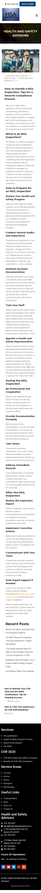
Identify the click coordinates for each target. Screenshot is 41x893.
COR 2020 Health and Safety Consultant (20, 758)
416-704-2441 (13, 4)
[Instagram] (19, 867)
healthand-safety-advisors (17, 76)
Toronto (7, 773)
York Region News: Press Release (20, 671)
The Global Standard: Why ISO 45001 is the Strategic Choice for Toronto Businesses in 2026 (19, 651)
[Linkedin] (13, 867)
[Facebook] (3, 867)
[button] (37, 15)
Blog (6, 802)
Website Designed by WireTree (20, 886)
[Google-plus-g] (24, 867)
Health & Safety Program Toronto (18, 739)
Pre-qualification (11, 736)
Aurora (7, 776)
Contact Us (8, 809)
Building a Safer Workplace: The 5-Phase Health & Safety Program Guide (20, 663)
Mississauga (9, 787)
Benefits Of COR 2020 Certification (18, 761)
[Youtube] (8, 867)
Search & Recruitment (13, 743)
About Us (8, 805)
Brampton (8, 783)
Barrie (6, 780)
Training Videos (10, 798)
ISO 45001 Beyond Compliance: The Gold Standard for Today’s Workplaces (19, 640)
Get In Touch (27, 4)
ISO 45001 (8, 746)
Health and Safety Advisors (18, 878)
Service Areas (11, 767)
